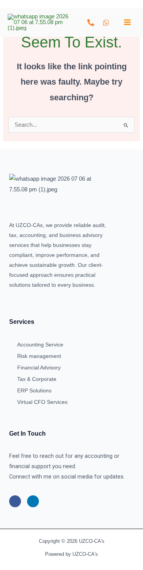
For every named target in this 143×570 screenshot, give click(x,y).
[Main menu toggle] (127, 22)
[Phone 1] (90, 22)
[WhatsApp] (106, 22)
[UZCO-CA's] (38, 22)
